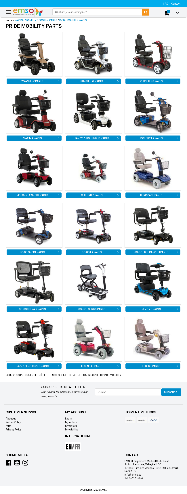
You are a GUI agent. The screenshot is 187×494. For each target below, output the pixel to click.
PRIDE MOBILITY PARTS (73, 20)
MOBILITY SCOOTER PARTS (41, 20)
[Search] (145, 12)
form (9, 425)
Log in (68, 418)
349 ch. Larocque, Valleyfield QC (143, 464)
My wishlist (71, 429)
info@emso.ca (133, 474)
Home (9, 20)
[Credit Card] (130, 420)
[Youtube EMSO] (17, 464)
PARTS (19, 20)
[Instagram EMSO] (25, 464)
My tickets (71, 425)
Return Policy (13, 422)
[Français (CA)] (73, 445)
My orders (71, 422)
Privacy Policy (13, 429)
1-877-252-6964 (134, 478)
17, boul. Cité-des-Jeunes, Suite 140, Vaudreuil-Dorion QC (152, 469)
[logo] (28, 12)
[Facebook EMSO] (8, 464)
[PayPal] (141, 420)
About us (11, 418)
